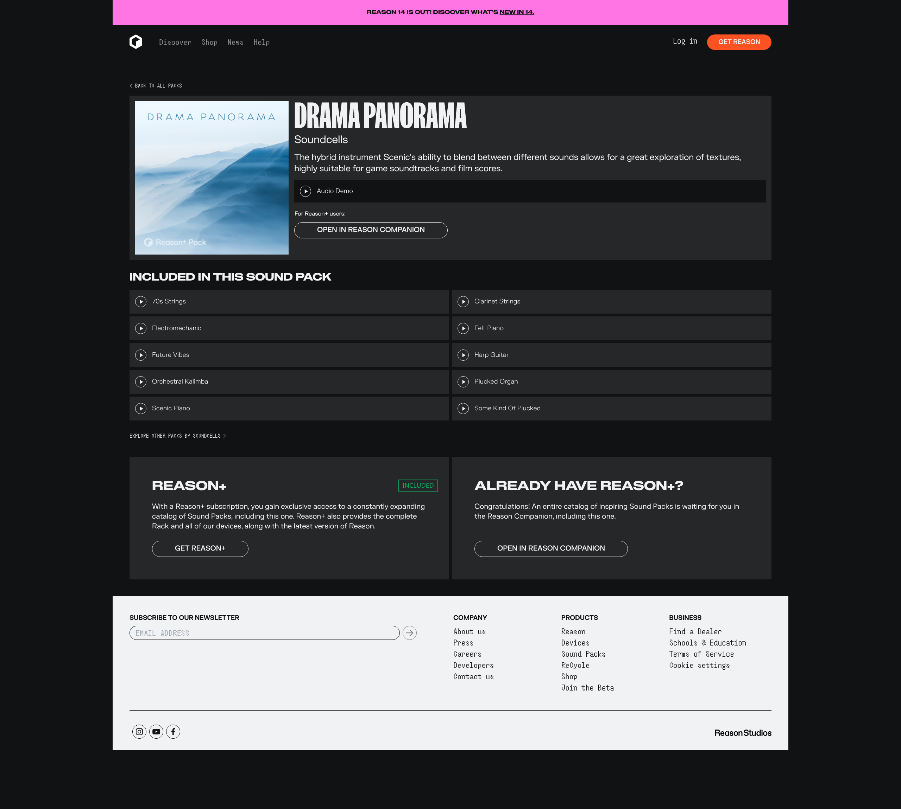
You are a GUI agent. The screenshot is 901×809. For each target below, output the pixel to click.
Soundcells (321, 140)
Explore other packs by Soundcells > (178, 435)
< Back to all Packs (156, 85)
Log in (685, 40)
